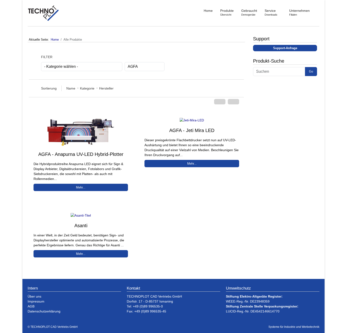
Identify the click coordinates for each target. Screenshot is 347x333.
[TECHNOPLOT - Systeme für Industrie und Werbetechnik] (44, 13)
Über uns (34, 296)
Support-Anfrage (285, 48)
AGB (31, 306)
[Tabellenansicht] (233, 101)
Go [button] (311, 71)
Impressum (36, 301)
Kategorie (87, 88)
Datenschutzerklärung (44, 311)
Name (70, 88)
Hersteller (106, 88)
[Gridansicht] (219, 101)
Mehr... (80, 187)
